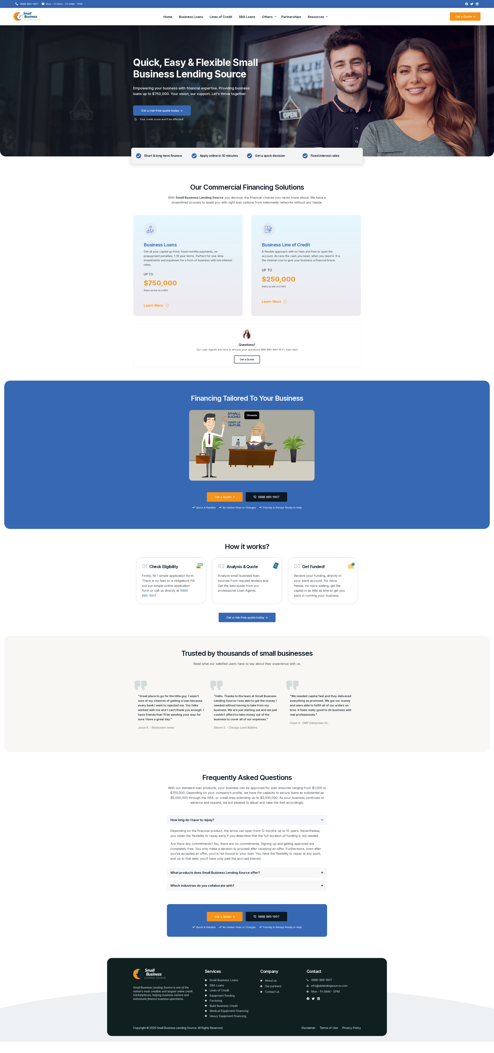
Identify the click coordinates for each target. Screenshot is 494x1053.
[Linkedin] (477, 4)
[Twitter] (471, 4)
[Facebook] (466, 4)
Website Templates (145, 1004)
